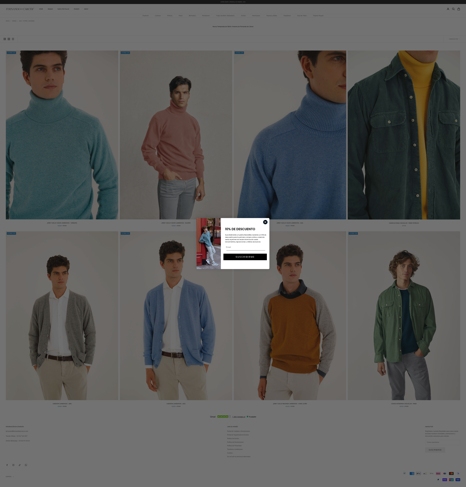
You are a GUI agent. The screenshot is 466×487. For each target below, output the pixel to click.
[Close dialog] (265, 222)
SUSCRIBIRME (245, 256)
